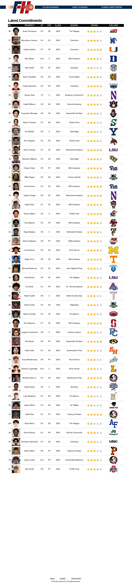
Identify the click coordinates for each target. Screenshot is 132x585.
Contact (62, 578)
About (52, 578)
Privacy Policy (76, 578)
